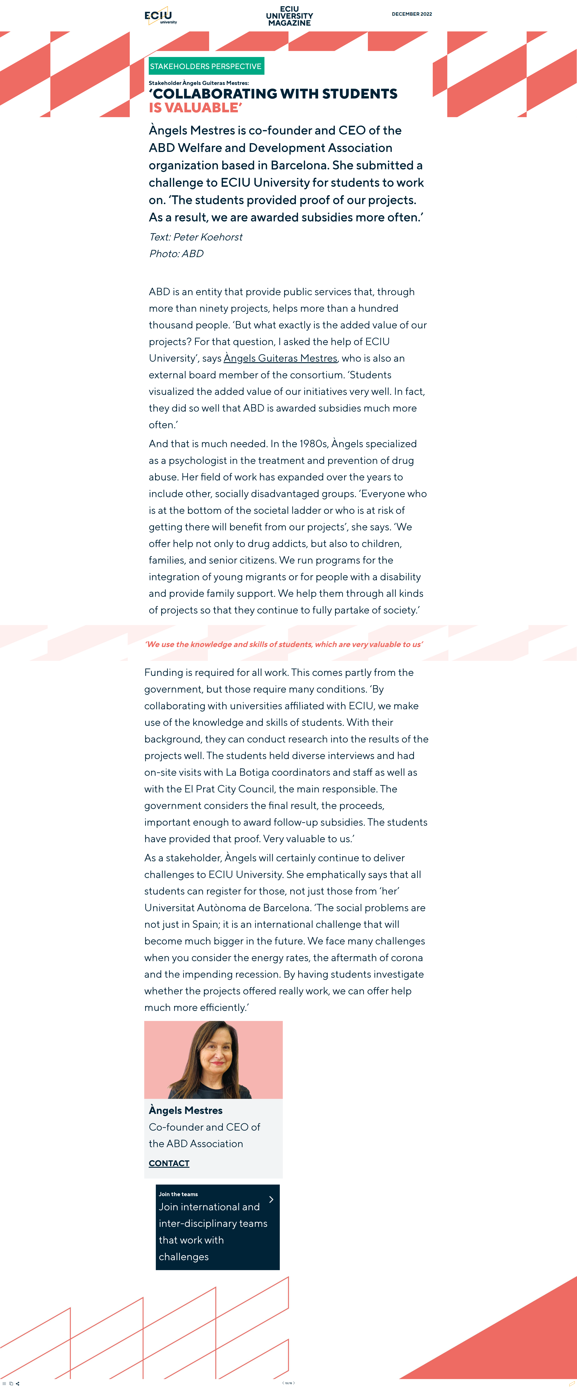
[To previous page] (283, 1383)
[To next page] (294, 1383)
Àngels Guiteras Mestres (280, 358)
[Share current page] (17, 1384)
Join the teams (179, 1194)
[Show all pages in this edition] (4, 1384)
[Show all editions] (11, 1383)
